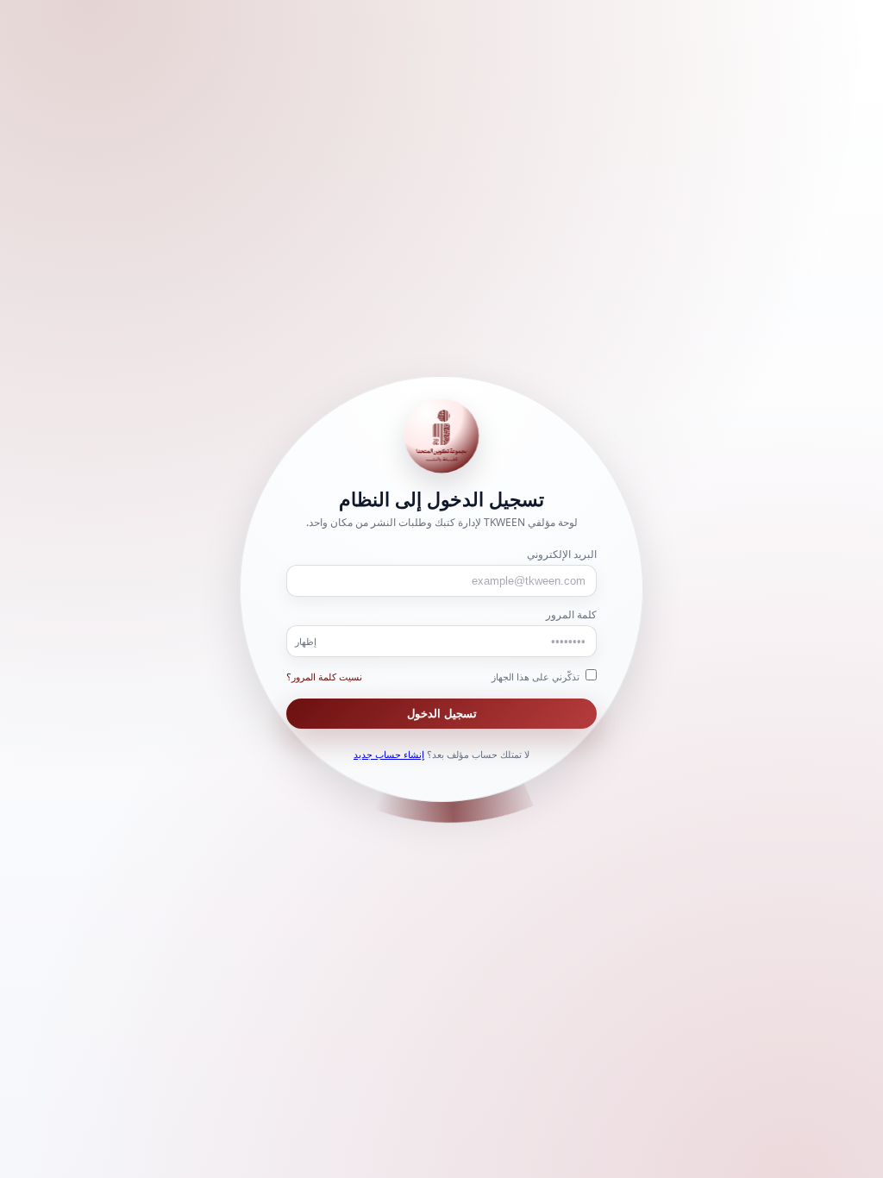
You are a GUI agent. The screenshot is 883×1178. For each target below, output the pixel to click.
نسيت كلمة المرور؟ (324, 676)
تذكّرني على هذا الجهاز (537, 676)
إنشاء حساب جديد (389, 754)
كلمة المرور (571, 614)
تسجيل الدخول (442, 713)
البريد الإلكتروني (562, 554)
